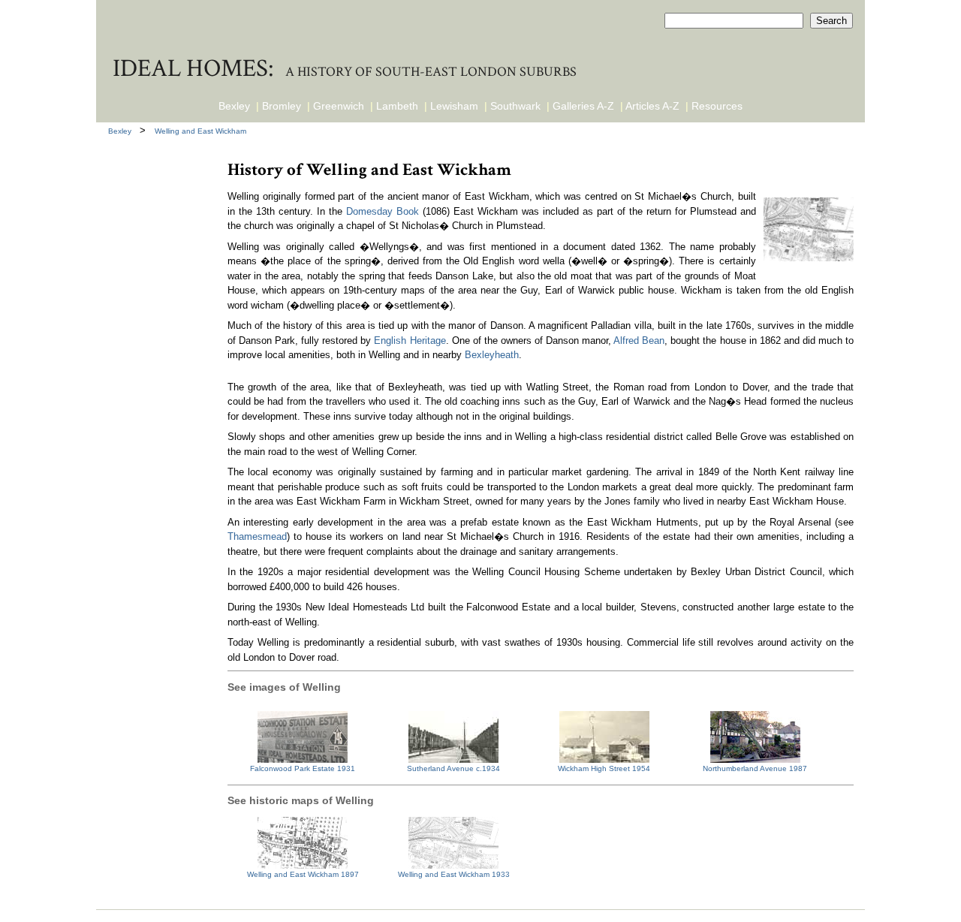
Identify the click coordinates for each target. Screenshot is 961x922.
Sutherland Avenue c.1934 (453, 768)
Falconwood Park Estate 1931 (302, 768)
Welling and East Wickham (200, 131)
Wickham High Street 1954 (604, 768)
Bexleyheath (492, 354)
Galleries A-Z (583, 106)
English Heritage (409, 340)
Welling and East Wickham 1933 (454, 874)
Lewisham (454, 106)
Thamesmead (257, 536)
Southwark (515, 106)
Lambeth (397, 106)
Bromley (281, 106)
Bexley (234, 106)
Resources (717, 106)
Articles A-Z (652, 106)
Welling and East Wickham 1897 (303, 874)
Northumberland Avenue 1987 (755, 768)
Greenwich (338, 106)
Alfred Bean (638, 340)
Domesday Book (382, 211)
